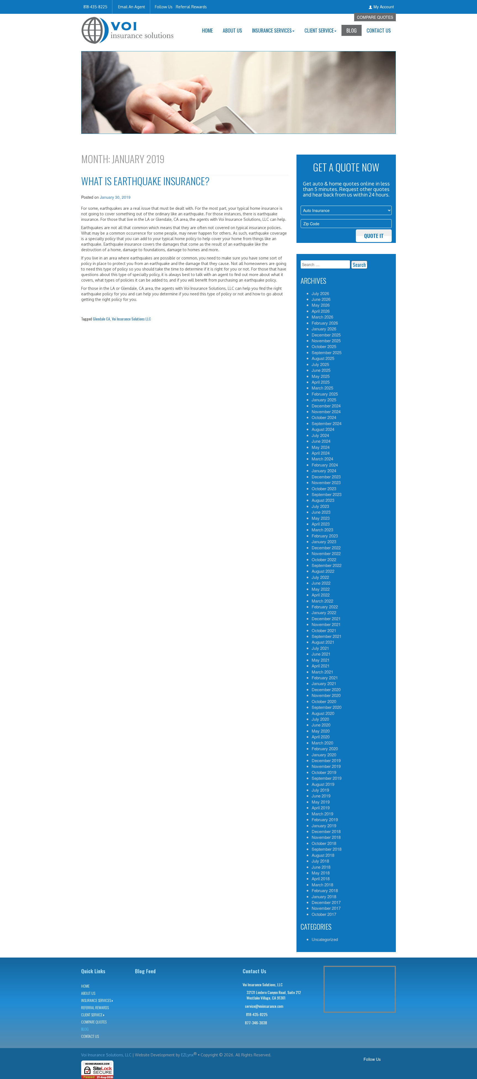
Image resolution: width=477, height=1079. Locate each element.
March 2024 (322, 459)
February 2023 (325, 536)
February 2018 (325, 890)
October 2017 (324, 914)
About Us (232, 30)
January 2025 (324, 399)
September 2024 (326, 423)
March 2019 (322, 813)
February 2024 (325, 465)
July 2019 (320, 790)
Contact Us (379, 30)
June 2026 (321, 299)
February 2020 (325, 748)
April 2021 (321, 666)
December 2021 (326, 618)
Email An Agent (131, 6)
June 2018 (321, 867)
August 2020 (323, 713)
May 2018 (321, 873)
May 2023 (321, 518)
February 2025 (325, 394)
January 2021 (324, 683)
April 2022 (321, 595)
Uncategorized (325, 939)
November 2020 (326, 695)
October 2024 (324, 417)
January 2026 (324, 329)
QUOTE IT (374, 235)
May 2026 (321, 305)
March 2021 (322, 672)
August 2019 (323, 784)
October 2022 (324, 559)
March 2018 (322, 884)
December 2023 (326, 476)
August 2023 (323, 500)
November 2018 (326, 837)
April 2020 (321, 736)
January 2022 (324, 612)
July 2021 (320, 648)
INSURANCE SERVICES (272, 30)
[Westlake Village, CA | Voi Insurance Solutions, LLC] (127, 28)
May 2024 (321, 447)
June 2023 (321, 512)
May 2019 (321, 802)
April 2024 (321, 453)
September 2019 (326, 778)
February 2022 (325, 606)
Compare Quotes (375, 17)
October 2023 (324, 488)
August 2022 (323, 571)
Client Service (319, 30)
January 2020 (324, 754)
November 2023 (326, 482)
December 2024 (326, 406)
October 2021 (324, 630)
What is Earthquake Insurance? (145, 180)
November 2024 (326, 411)
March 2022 (322, 601)
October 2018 (324, 843)
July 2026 (320, 293)
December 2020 (326, 689)
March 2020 (322, 743)
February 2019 (325, 819)
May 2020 (321, 731)
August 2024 (323, 429)
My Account (383, 6)
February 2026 (325, 323)
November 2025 (326, 340)
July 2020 (320, 719)
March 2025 (322, 388)
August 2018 (323, 855)
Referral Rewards (191, 6)
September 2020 (326, 707)
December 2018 (326, 831)
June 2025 (321, 370)
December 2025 (326, 335)
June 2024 (321, 441)
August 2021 (323, 642)
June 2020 (321, 725)
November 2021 (326, 624)
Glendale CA (101, 319)
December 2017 (326, 902)
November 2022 (326, 553)
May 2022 (321, 589)
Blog (351, 30)
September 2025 (326, 352)
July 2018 (320, 861)
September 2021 (326, 636)
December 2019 (326, 760)
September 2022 (326, 565)
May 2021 (321, 660)
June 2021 (321, 654)
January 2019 (324, 825)
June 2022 (321, 583)
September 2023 (326, 494)
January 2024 (324, 470)
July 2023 (320, 506)
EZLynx (187, 1055)
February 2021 (325, 677)
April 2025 (321, 382)
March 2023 (322, 529)
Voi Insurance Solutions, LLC (106, 1055)
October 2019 (324, 772)
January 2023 (324, 541)
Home (207, 30)
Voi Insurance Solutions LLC (131, 319)
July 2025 (320, 364)
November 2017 (326, 908)
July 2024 (320, 435)
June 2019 (321, 796)
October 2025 (324, 346)
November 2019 (326, 766)
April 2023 (321, 524)
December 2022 (326, 547)
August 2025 (323, 358)
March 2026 (322, 317)
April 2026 (321, 311)
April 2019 (321, 807)
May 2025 (321, 376)
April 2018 (321, 878)
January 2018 (324, 896)
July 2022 (320, 577)
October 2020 (324, 701)
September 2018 (326, 849)
